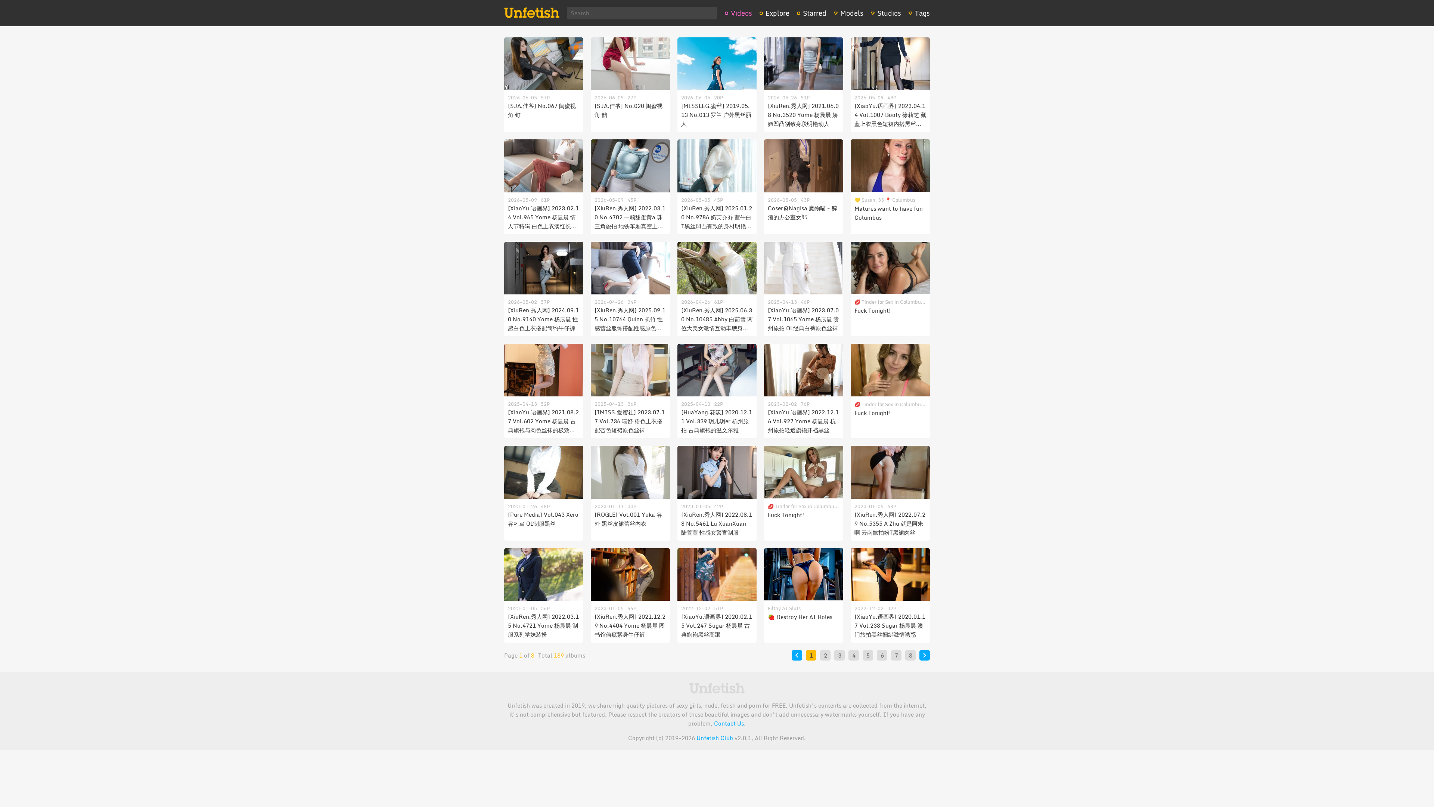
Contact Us (729, 723)
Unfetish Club (714, 737)
